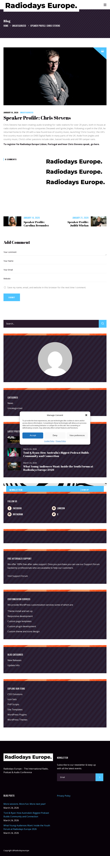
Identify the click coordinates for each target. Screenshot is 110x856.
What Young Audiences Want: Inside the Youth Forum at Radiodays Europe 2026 (58, 468)
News (10, 403)
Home (5, 25)
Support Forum (92, 564)
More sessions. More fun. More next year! (24, 803)
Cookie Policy (49, 441)
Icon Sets (12, 699)
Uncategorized (19, 25)
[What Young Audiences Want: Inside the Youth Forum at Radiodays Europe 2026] (14, 466)
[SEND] (99, 777)
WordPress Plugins (17, 714)
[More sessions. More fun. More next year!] (14, 440)
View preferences (77, 435)
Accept (33, 435)
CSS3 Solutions (15, 694)
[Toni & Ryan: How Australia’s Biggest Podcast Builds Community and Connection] (14, 452)
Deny (55, 435)
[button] (86, 415)
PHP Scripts (13, 704)
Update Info (14, 665)
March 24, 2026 (30, 449)
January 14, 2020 (10, 112)
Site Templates (15, 709)
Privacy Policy (61, 441)
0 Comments (11, 159)
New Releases (14, 660)
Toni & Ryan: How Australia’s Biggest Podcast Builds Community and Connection (56, 454)
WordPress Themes (17, 719)
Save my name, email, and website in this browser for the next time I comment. (46, 287)
